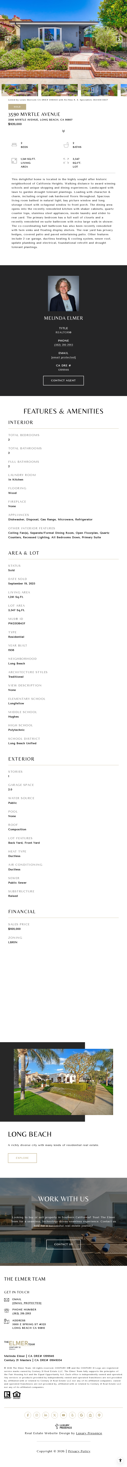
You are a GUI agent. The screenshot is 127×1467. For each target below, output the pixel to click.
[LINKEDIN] (45, 1415)
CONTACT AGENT (63, 380)
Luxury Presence (89, 1433)
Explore (22, 1158)
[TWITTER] (54, 1415)
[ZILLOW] (90, 1415)
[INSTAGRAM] (36, 1415)
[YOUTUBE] (63, 1415)
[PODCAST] (99, 1415)
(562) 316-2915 (63, 344)
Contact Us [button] (63, 1244)
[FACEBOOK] (27, 1415)
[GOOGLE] (81, 1415)
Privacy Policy (79, 1451)
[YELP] (72, 1415)
